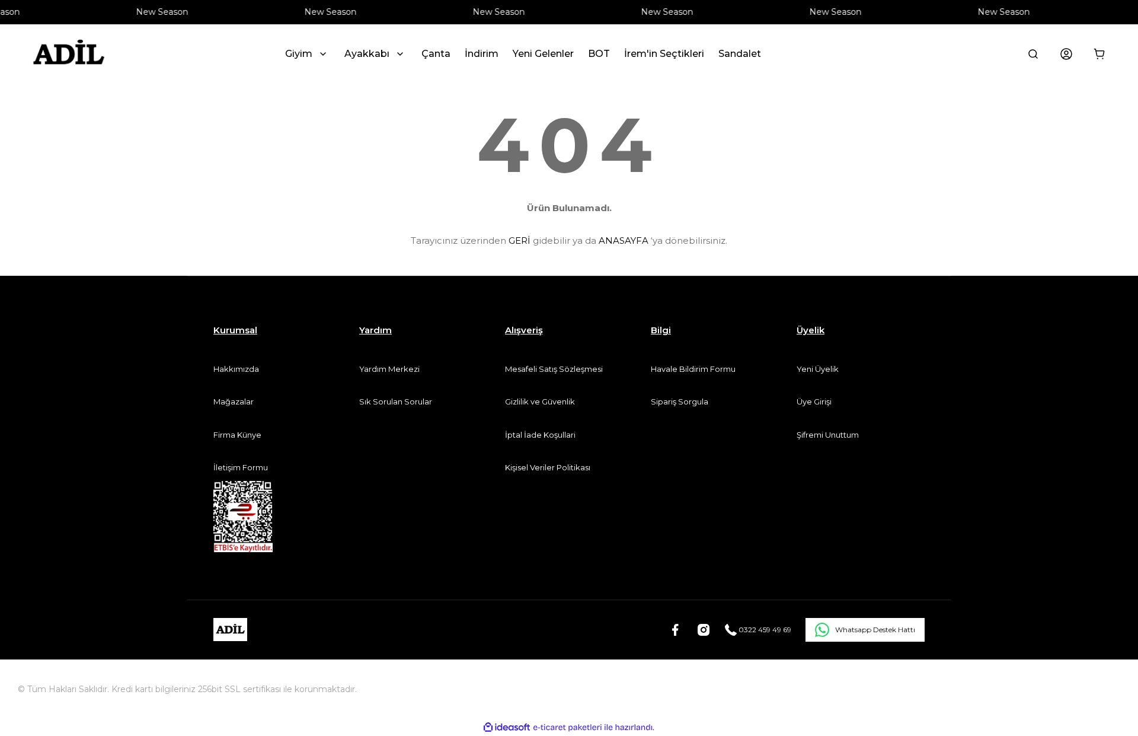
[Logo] (68, 54)
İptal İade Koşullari (540, 434)
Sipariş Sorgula (679, 401)
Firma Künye (237, 434)
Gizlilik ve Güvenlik (540, 401)
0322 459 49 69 (764, 629)
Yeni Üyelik (818, 369)
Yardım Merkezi (389, 369)
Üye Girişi (814, 401)
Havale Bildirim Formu (693, 369)
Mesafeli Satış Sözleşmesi (554, 369)
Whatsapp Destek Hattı (875, 629)
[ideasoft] (506, 727)
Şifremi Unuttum (828, 434)
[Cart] (1099, 54)
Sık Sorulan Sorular (395, 401)
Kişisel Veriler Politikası (547, 467)
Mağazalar (233, 401)
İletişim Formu (240, 467)
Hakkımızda (236, 369)
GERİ (519, 240)
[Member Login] (1066, 54)
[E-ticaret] (567, 727)
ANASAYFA (623, 240)
